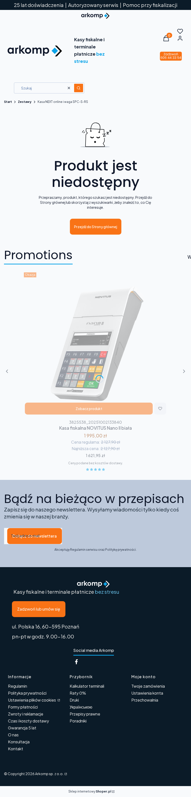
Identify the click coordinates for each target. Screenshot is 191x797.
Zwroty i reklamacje (25, 713)
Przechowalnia (144, 700)
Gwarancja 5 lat (22, 727)
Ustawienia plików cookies (32, 700)
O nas (13, 734)
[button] (78, 88)
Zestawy (25, 102)
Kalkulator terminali (87, 686)
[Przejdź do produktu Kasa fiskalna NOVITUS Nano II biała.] (95, 344)
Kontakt (15, 748)
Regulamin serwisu (83, 549)
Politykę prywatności (120, 549)
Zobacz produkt (89, 408)
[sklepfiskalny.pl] (65, 773)
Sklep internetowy (89, 791)
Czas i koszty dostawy (28, 720)
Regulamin (17, 686)
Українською (81, 707)
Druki (74, 700)
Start (8, 102)
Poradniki (78, 720)
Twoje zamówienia (148, 686)
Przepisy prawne (85, 713)
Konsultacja (19, 741)
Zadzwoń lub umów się (38, 609)
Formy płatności (23, 707)
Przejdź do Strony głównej (95, 226)
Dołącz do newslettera (34, 536)
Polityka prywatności (27, 693)
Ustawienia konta (147, 693)
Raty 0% (78, 693)
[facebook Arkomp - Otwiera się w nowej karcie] (76, 662)
